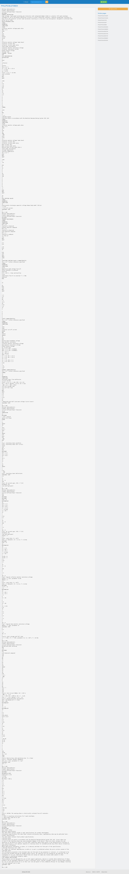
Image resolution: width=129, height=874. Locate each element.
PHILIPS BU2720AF (103, 15)
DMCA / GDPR (96, 872)
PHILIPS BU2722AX (103, 18)
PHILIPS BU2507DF (103, 31)
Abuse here (104, 872)
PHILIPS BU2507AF (103, 36)
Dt (25, 2)
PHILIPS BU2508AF (103, 38)
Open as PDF (113, 9)
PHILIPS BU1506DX (103, 29)
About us (88, 872)
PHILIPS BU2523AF (103, 40)
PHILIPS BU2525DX (103, 27)
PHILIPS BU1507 (102, 22)
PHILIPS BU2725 (102, 20)
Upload (104, 2)
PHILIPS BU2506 (102, 24)
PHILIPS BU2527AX (103, 33)
